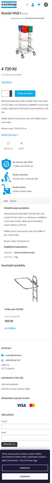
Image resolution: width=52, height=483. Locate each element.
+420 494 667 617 (12, 360)
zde (35, 460)
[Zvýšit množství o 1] (10, 92)
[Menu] (46, 4)
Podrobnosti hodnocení (34, 18)
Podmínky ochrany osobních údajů (15, 389)
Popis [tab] (6, 201)
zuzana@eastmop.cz (13, 355)
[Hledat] (27, 4)
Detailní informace (8, 135)
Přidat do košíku (25, 94)
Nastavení (25, 468)
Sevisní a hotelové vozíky (24, 253)
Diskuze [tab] (13, 201)
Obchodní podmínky (9, 384)
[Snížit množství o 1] (10, 95)
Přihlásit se (9, 444)
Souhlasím (25, 476)
